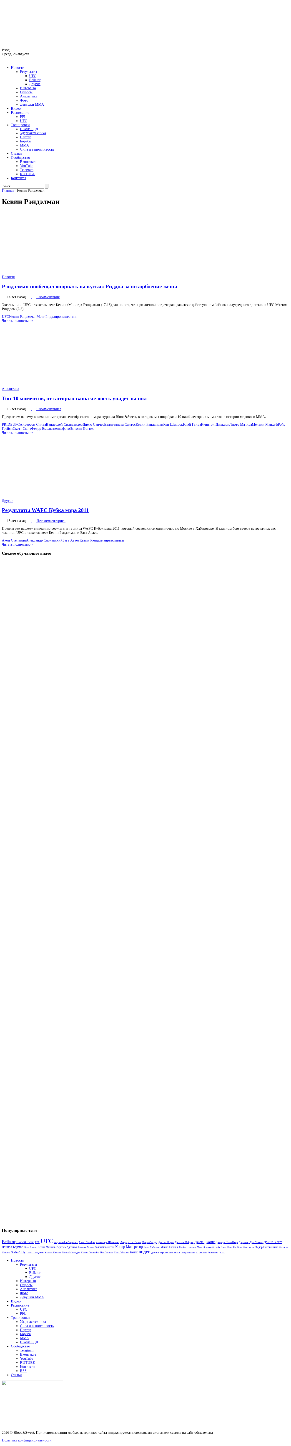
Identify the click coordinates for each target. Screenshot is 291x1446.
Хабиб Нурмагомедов (27, 1252)
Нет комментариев (51, 521)
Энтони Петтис (82, 428)
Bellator (34, 80)
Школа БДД (29, 129)
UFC (32, 76)
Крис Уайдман (152, 1247)
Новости (17, 68)
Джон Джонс (204, 1242)
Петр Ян (231, 1247)
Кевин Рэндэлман (23, 316)
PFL (23, 117)
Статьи (16, 153)
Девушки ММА (32, 104)
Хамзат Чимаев (53, 1252)
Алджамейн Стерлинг (66, 1242)
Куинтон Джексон (215, 424)
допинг (155, 1252)
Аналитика (28, 96)
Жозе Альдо (30, 1247)
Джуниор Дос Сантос (251, 1242)
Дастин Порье (166, 1242)
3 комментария (48, 297)
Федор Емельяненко (46, 428)
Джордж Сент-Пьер (227, 1242)
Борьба (25, 141)
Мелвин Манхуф (265, 424)
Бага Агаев (71, 540)
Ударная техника (33, 133)
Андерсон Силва (33, 424)
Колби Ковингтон (104, 1247)
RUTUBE (27, 174)
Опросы (26, 92)
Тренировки (20, 125)
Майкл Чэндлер (187, 1247)
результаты (115, 540)
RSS (23, 1371)
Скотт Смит (22, 428)
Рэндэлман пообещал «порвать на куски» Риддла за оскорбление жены (89, 286)
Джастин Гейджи (184, 1242)
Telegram (26, 170)
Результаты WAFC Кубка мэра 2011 (45, 510)
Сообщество (20, 157)
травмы (201, 1252)
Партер (25, 137)
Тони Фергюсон (245, 1247)
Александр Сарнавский (44, 540)
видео (78, 424)
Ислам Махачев (46, 1247)
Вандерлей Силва (59, 424)
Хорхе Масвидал (71, 1252)
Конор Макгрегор (129, 1247)
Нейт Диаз (220, 1247)
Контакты (18, 178)
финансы (213, 1252)
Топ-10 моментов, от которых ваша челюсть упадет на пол (74, 398)
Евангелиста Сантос (120, 424)
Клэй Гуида (192, 424)
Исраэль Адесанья (66, 1247)
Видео (16, 108)
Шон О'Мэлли (121, 1252)
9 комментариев (49, 409)
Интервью (28, 88)
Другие (34, 84)
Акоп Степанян (14, 540)
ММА (24, 145)
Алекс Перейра (87, 1242)
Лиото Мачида (240, 424)
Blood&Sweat (25, 1242)
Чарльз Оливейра (90, 1252)
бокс (134, 1252)
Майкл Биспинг (169, 1247)
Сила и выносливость (37, 149)
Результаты (28, 72)
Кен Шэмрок (173, 424)
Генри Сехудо (149, 1242)
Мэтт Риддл (46, 316)
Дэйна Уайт (272, 1242)
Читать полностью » (17, 321)
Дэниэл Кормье (12, 1247)
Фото (24, 100)
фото (66, 428)
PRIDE (7, 424)
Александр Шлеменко (107, 1242)
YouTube (26, 166)
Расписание (20, 112)
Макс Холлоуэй (205, 1247)
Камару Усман (86, 1247)
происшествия (66, 316)
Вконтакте (28, 162)
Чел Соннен (106, 1252)
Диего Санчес (93, 424)
